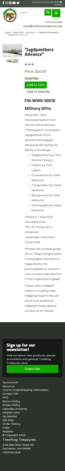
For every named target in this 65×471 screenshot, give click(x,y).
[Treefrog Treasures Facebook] (3, 3)
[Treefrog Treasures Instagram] (7, 3)
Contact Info (10, 393)
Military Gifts (18, 32)
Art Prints (30, 32)
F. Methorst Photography (48, 32)
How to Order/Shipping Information (25, 389)
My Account (10, 382)
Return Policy (11, 401)
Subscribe (32, 369)
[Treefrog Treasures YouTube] (14, 3)
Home (8, 32)
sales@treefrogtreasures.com (42, 25)
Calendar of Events (14, 408)
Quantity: (32, 78)
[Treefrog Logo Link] (10, 15)
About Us (8, 386)
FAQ (5, 397)
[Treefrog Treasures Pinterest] (10, 3)
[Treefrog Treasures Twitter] (18, 3)
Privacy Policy (11, 405)
